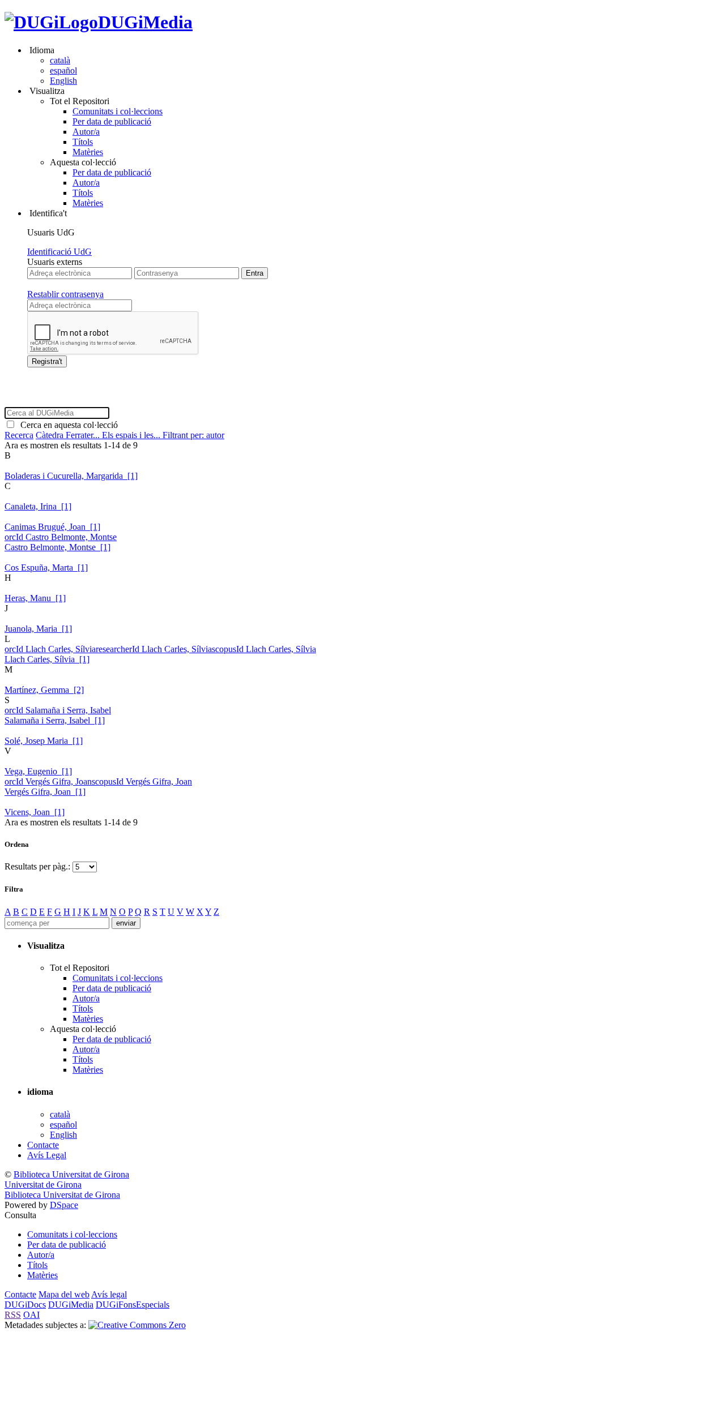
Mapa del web (64, 1294)
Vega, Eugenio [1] (38, 771)
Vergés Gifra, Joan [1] (45, 791)
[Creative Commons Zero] (137, 1325)
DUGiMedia (145, 22)
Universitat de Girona (43, 1184)
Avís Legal (46, 1155)
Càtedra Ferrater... (69, 435)
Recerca (19, 435)
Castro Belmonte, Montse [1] (57, 547)
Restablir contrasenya (65, 294)
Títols (82, 142)
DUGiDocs (25, 1304)
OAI (31, 1315)
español (63, 70)
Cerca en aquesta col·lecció (67, 425)
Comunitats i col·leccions (117, 111)
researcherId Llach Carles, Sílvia (154, 649)
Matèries (87, 152)
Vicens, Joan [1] (35, 812)
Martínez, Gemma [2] (44, 690)
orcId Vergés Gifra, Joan (48, 781)
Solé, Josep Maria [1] (44, 741)
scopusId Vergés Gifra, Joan (142, 781)
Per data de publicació (111, 121)
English (63, 80)
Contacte (43, 1145)
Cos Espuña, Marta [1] (46, 567)
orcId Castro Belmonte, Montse (61, 537)
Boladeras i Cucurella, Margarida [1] (71, 476)
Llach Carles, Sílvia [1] (47, 659)
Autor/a (86, 131)
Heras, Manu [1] (35, 598)
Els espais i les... (132, 435)
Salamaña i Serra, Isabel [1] (55, 720)
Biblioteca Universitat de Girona (71, 1174)
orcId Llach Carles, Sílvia (50, 649)
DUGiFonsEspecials (132, 1304)
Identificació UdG (59, 251)
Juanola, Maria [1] (38, 628)
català (60, 60)
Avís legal (109, 1294)
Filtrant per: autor (193, 435)
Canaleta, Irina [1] (38, 506)
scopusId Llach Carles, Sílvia (264, 649)
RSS (13, 1315)
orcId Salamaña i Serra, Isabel (58, 710)
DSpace (64, 1205)
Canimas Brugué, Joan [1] (52, 527)
